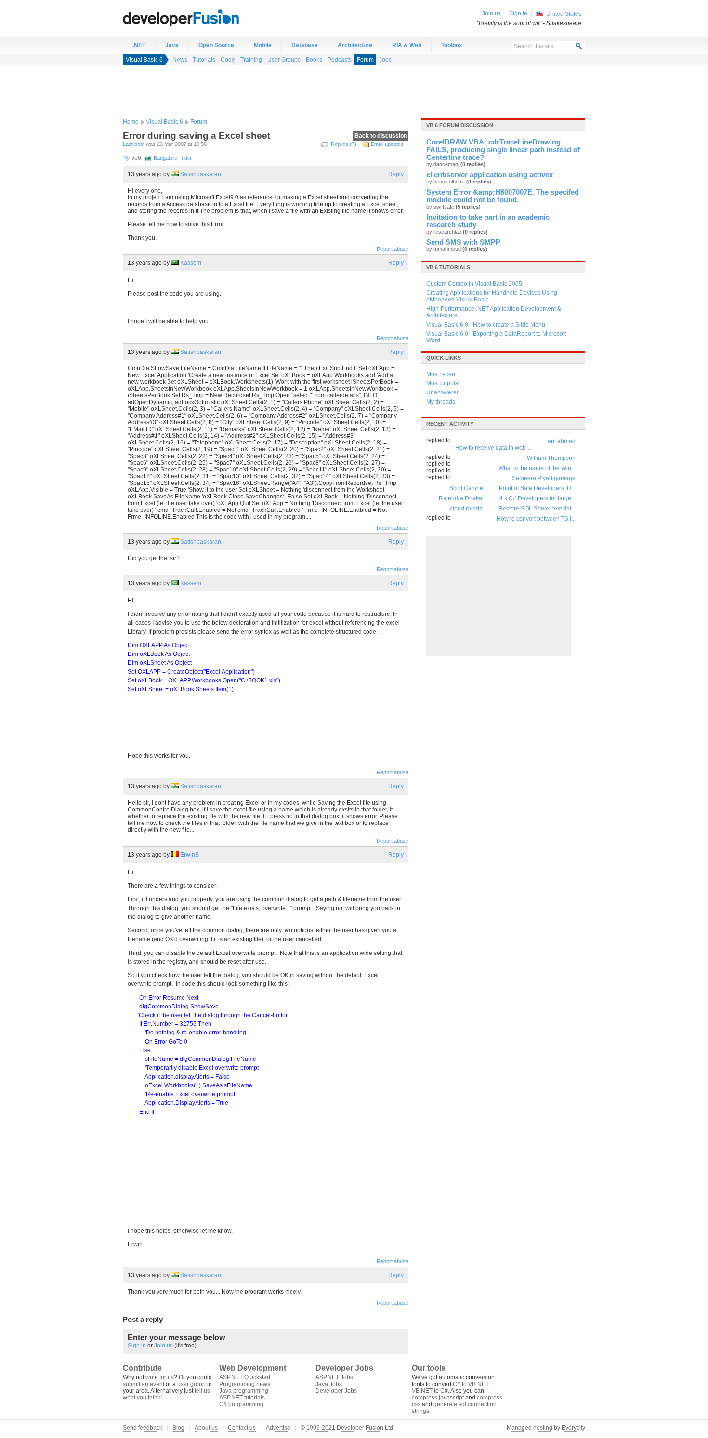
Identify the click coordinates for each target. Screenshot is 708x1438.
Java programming (243, 1390)
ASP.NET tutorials (242, 1397)
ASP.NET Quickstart (244, 1377)
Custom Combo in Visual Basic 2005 (474, 283)
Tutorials (204, 59)
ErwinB (189, 854)
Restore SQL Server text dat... (537, 508)
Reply (396, 174)
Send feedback (142, 1428)
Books (314, 59)
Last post (133, 144)
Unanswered (443, 392)
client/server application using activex (489, 175)
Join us (163, 1345)
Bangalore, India (172, 158)
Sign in (137, 1345)
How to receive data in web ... (493, 447)
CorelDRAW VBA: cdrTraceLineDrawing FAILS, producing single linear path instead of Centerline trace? (503, 149)
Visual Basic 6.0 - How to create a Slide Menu (485, 324)
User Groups (284, 59)
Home (131, 121)
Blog (178, 1428)
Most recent (441, 374)
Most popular (443, 383)
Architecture (355, 45)
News (179, 59)
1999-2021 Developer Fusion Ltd (349, 1428)
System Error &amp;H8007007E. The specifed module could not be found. (502, 196)
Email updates (387, 144)
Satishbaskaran (200, 174)
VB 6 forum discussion (459, 125)
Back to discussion (380, 135)
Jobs (385, 59)
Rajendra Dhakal (461, 498)
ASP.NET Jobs (334, 1377)
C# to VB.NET (470, 1384)
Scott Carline (466, 488)
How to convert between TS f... (536, 518)
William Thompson (551, 458)
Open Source (216, 45)
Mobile (263, 45)
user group (191, 1384)
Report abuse (392, 249)
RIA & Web (406, 45)
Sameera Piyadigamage (544, 478)
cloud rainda (466, 508)
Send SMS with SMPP (463, 242)
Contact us (242, 1428)
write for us (159, 1377)
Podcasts (340, 59)
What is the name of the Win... (537, 468)
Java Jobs (328, 1384)
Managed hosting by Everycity (546, 1428)
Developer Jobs (336, 1390)
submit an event (143, 1384)
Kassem (190, 263)
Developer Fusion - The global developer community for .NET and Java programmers (205, 17)
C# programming (241, 1404)
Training (251, 59)
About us (206, 1428)
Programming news (244, 1384)
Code (228, 59)
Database (304, 45)
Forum (365, 59)
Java (172, 45)
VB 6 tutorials (448, 267)
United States (563, 14)
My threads (440, 401)
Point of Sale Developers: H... (537, 488)
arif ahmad (562, 441)
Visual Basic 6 (144, 59)
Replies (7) (343, 144)
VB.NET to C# (430, 1390)
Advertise (278, 1428)
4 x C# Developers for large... (537, 498)
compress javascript (438, 1397)
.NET (138, 45)
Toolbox (451, 45)
